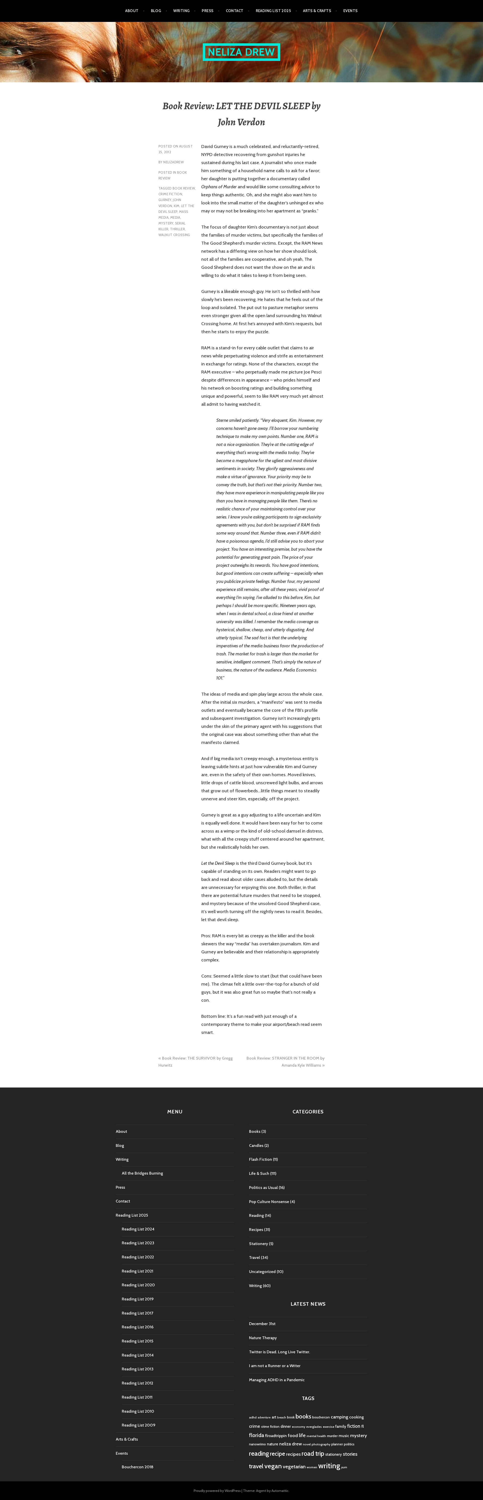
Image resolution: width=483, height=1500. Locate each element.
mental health (316, 1436)
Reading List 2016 (137, 1327)
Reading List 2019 (138, 1299)
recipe (277, 1453)
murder (332, 1436)
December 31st (262, 1323)
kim (176, 206)
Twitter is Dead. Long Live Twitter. (279, 1351)
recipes (293, 1454)
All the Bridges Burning (142, 1173)
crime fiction (170, 194)
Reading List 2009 (138, 1425)
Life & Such (259, 1173)
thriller (177, 229)
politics (349, 1444)
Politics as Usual (263, 1187)
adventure (264, 1417)
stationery (333, 1454)
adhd (253, 1417)
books (303, 1416)
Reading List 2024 (138, 1229)
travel (256, 1466)
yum (344, 1467)
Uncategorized (262, 1271)
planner (337, 1444)
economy (298, 1427)
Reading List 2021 (137, 1271)
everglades (314, 1427)
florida (256, 1435)
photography (321, 1444)
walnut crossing (174, 235)
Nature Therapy (263, 1337)
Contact (235, 11)
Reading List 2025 (273, 11)
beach (281, 1417)
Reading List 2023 (138, 1243)
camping (339, 1417)
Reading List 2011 (137, 1397)
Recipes (256, 1229)
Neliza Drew (241, 52)
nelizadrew (173, 162)
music (344, 1435)
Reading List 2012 (137, 1383)
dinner (285, 1426)
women (312, 1467)
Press (207, 11)
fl (362, 1426)
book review (184, 188)
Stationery (258, 1243)
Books (254, 1131)
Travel (254, 1257)
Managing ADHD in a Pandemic (277, 1379)
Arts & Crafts (317, 11)
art (274, 1417)
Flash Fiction (260, 1159)
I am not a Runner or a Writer (274, 1365)
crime (254, 1426)
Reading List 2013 (137, 1369)
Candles (256, 1145)
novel (307, 1444)
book (291, 1417)
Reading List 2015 (137, 1341)
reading (259, 1453)
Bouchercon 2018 (137, 1467)
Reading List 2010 (138, 1411)
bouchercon (321, 1417)
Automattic (280, 1490)
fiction (353, 1426)
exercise (328, 1427)
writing (329, 1465)
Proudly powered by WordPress (217, 1490)
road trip (313, 1453)
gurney (164, 200)
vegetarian (294, 1466)
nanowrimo (257, 1444)
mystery (165, 223)
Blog (156, 11)
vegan (273, 1466)
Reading (256, 1215)
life (302, 1435)
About (131, 11)
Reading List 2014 (138, 1355)
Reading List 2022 (138, 1257)
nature (272, 1444)
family (340, 1426)
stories (350, 1454)
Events (350, 11)
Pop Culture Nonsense (269, 1201)
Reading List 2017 (137, 1313)
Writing (181, 11)
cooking (356, 1416)
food (293, 1435)
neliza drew (290, 1443)
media (175, 217)
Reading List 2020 (138, 1285)
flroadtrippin (276, 1435)
